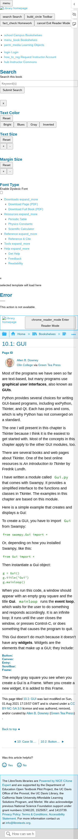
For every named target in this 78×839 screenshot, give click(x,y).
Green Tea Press (49, 365)
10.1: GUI (29, 699)
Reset (6, 118)
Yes (10, 765)
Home (21, 334)
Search (8, 834)
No (24, 765)
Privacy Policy (11, 814)
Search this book (11, 76)
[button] (14, 258)
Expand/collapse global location (73, 332)
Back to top (9, 729)
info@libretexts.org (17, 822)
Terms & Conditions (34, 814)
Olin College (25, 365)
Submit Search (12, 90)
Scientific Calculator (21, 228)
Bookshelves (47, 334)
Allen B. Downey (27, 360)
